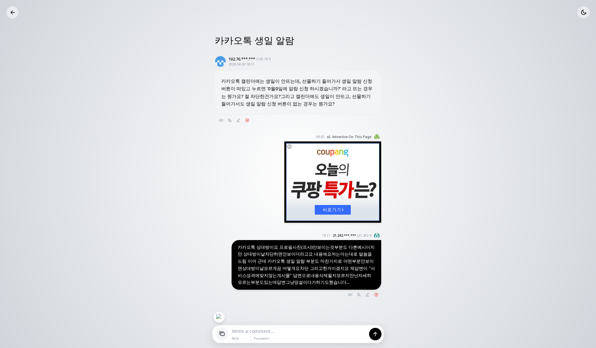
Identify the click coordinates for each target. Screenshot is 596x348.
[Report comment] (376, 294)
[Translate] (229, 120)
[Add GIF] (219, 317)
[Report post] (247, 120)
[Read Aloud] (221, 120)
